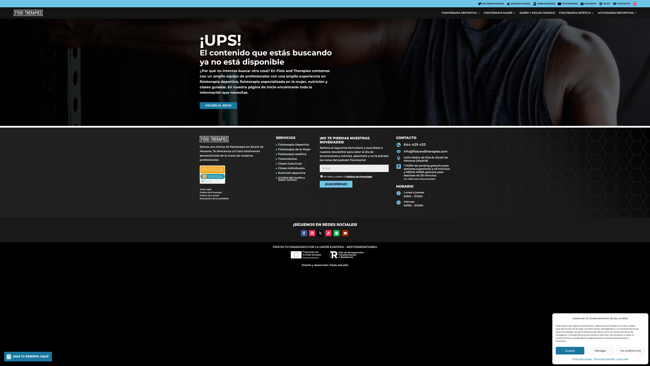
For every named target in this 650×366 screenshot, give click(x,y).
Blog (606, 3)
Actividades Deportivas (616, 12)
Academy (590, 3)
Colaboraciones (493, 3)
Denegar (600, 350)
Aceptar (570, 350)
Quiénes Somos (520, 3)
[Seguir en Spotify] (336, 233)
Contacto (623, 3)
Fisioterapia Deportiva (459, 12)
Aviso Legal (622, 359)
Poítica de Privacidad (604, 359)
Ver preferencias (630, 350)
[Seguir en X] (320, 233)
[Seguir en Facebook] (304, 233)
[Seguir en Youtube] (345, 233)
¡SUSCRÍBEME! (336, 184)
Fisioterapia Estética (575, 12)
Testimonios (570, 3)
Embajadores (546, 3)
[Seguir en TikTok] (328, 233)
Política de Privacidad (211, 192)
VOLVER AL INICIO (218, 105)
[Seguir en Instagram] (312, 233)
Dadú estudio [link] (339, 265)
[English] (635, 3)
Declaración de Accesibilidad (214, 198)
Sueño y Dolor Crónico (537, 12)
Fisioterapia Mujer (498, 12)
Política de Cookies (582, 359)
